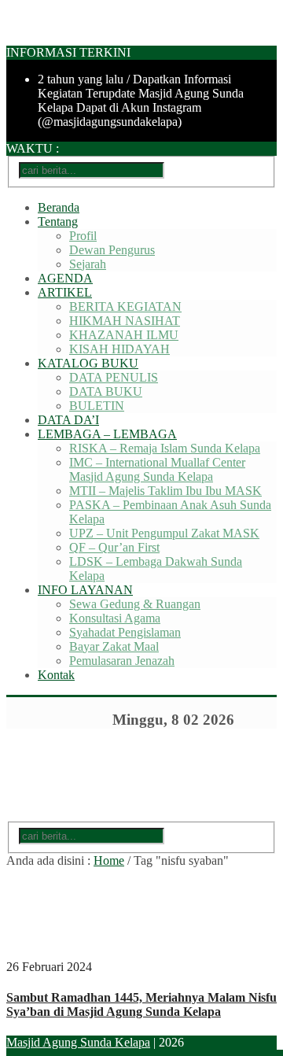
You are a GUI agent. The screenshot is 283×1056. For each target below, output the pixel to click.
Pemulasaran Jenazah (122, 660)
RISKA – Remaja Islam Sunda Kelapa (164, 448)
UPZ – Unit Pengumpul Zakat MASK (164, 533)
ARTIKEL (65, 292)
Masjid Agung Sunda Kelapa (78, 1042)
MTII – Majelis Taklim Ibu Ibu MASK (165, 490)
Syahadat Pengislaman (125, 632)
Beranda (58, 207)
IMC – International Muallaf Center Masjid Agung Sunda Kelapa (157, 469)
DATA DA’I (68, 419)
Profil (83, 235)
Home (109, 860)
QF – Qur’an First (114, 547)
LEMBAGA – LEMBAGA (107, 434)
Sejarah (87, 264)
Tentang (58, 221)
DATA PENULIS (113, 377)
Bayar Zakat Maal (114, 646)
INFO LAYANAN (85, 589)
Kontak (56, 674)
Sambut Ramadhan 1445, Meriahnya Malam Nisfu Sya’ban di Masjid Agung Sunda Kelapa (141, 1004)
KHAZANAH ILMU (123, 335)
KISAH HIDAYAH (119, 349)
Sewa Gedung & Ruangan (134, 604)
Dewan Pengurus (112, 250)
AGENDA (65, 278)
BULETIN (96, 405)
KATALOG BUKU (88, 363)
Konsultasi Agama (114, 618)
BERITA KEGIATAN (125, 306)
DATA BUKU (105, 391)
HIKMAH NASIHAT (124, 320)
